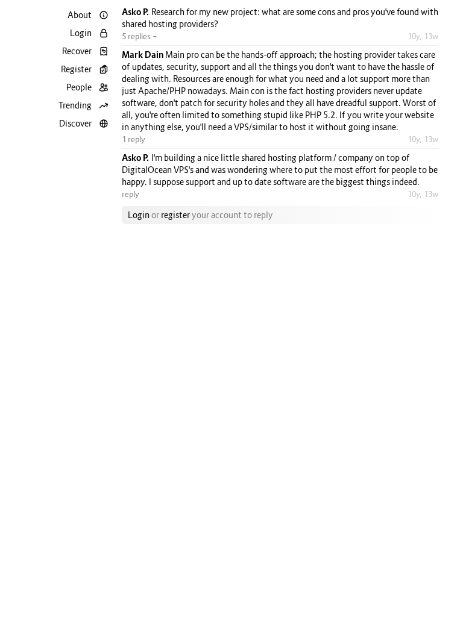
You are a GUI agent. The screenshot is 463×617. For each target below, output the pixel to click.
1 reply (133, 139)
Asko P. (136, 12)
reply (130, 194)
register (175, 215)
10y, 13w (423, 36)
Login (139, 215)
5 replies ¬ (139, 36)
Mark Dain (143, 54)
